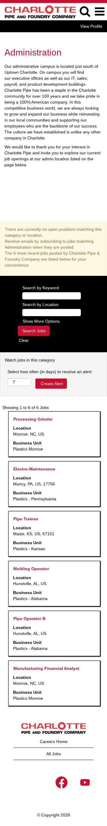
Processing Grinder (33, 419)
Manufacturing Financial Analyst (46, 668)
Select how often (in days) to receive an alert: (49, 371)
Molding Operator (31, 568)
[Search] (84, 11)
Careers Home (53, 741)
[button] (99, 11)
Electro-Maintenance (34, 469)
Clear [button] (24, 340)
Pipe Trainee (25, 518)
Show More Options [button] (41, 321)
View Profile (91, 26)
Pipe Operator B (29, 618)
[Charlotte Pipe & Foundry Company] (38, 11)
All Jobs (53, 753)
